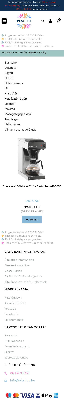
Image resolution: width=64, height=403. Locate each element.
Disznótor (11, 67)
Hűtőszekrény (14, 83)
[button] (4, 21)
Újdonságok (12, 124)
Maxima (10, 109)
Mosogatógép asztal (18, 114)
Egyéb (9, 72)
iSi (6, 88)
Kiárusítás (11, 93)
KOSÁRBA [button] (32, 219)
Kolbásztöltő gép (16, 98)
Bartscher (11, 62)
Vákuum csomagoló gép (20, 129)
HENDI (9, 78)
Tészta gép (12, 119)
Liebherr (10, 103)
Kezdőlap (7, 52)
